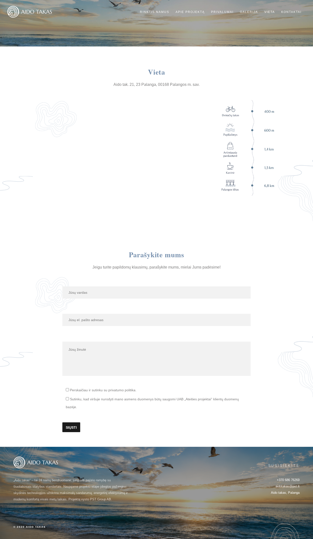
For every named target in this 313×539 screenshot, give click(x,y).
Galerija (249, 12)
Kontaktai (291, 12)
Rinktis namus (154, 12)
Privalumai (222, 12)
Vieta (269, 12)
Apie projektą (190, 12)
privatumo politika (121, 390)
